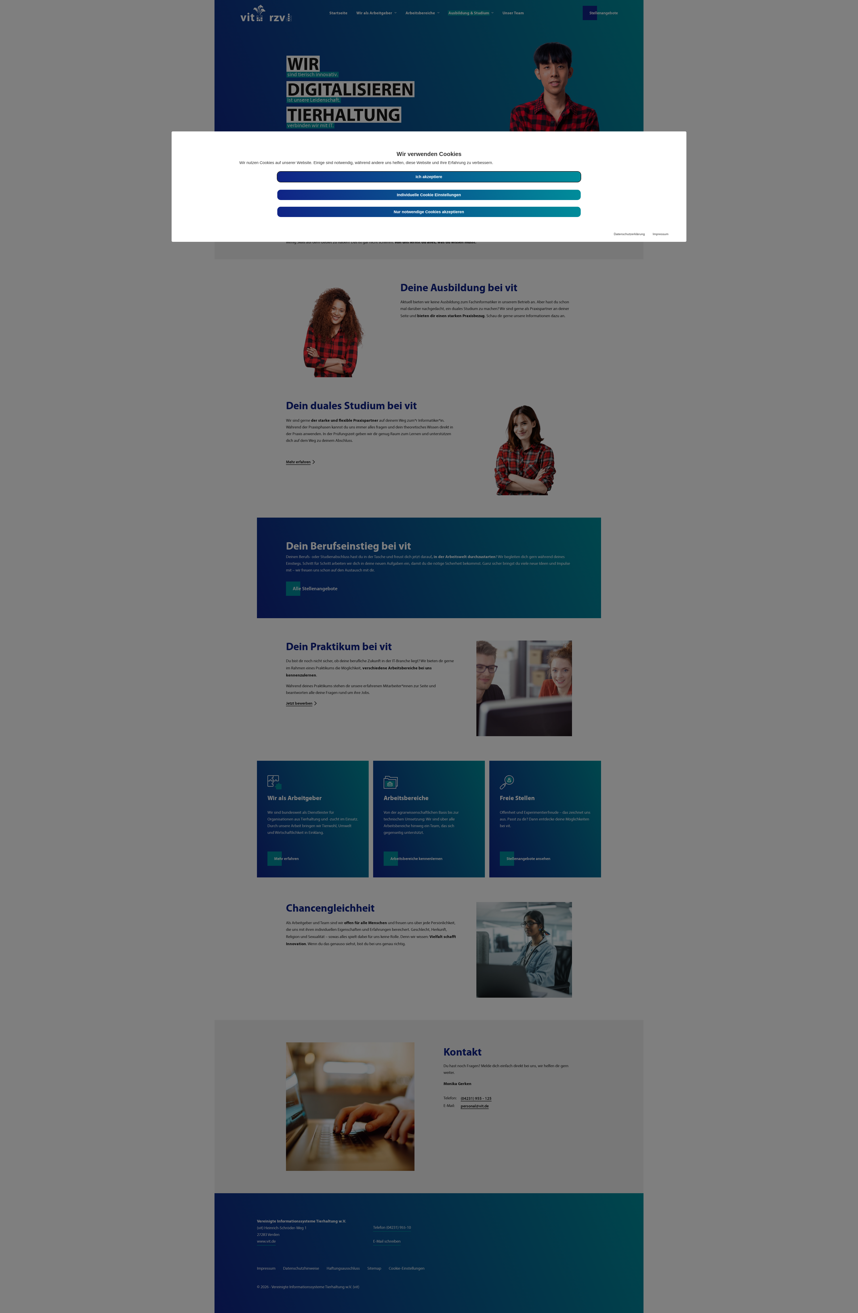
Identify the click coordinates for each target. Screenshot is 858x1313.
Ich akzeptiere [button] (429, 177)
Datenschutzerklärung (629, 234)
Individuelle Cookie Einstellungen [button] (429, 195)
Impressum (661, 234)
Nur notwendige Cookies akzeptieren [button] (429, 212)
